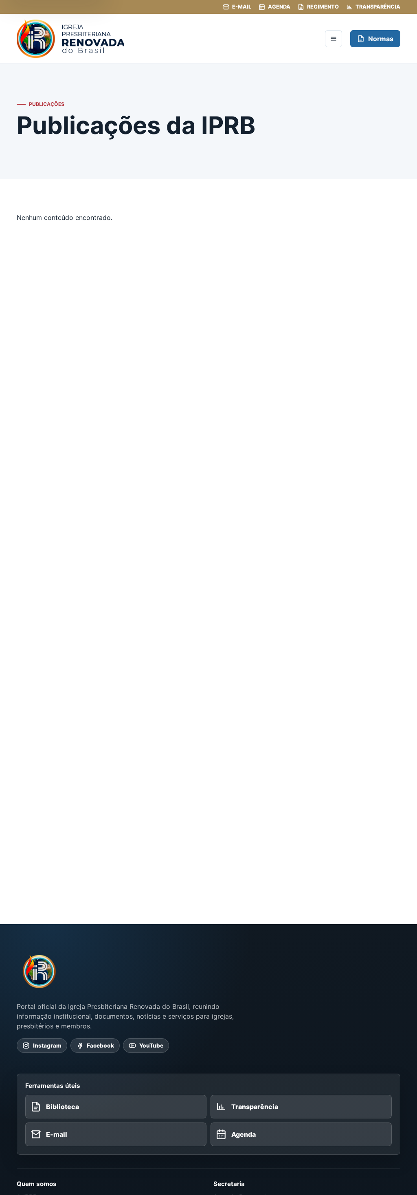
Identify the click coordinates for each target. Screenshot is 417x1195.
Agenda (279, 7)
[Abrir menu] (333, 38)
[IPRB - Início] (167, 39)
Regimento (323, 7)
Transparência (378, 7)
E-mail (241, 7)
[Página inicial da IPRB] (39, 971)
